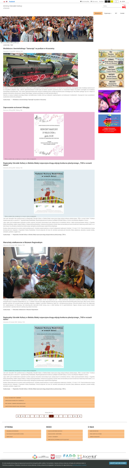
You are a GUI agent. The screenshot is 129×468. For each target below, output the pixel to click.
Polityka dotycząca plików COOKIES (15, 433)
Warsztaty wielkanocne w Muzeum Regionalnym (22, 242)
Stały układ (115, 1)
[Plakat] (49, 137)
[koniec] (80, 416)
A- (120, 1)
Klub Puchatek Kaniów (16, 439)
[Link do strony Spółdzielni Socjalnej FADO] (69, 456)
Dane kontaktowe (94, 431)
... (32, 416)
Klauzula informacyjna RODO (55, 431)
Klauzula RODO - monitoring (55, 433)
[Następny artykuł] (75, 416)
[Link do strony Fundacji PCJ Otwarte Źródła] (87, 456)
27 (46, 416)
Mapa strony (10, 436)
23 (27, 416)
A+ (124, 1)
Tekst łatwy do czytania (96, 433)
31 (65, 416)
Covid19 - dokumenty (53, 436)
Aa (106, 1)
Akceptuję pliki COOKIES (118, 463)
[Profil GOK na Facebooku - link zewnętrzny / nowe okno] (12, 1)
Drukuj (94, 50)
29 (56, 416)
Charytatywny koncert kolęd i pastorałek (15, 406)
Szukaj (120, 6)
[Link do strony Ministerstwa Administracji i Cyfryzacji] (56, 456)
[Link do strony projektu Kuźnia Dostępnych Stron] (40, 456)
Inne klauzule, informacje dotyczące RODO (58, 439)
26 (41, 416)
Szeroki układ (117, 1)
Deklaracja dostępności (12, 431)
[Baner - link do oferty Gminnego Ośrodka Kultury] (109, 101)
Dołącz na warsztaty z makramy (13, 397)
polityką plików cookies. (80, 465)
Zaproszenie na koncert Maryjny (16, 107)
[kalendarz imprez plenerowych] (111, 68)
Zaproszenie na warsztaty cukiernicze (14, 400)
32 (70, 416)
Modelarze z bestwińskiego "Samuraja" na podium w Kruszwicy (28, 48)
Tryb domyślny (85, 1)
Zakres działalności (95, 436)
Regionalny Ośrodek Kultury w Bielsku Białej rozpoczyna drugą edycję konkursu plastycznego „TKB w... (34, 234)
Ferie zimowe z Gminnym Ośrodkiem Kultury (15, 403)
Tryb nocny (95, 1)
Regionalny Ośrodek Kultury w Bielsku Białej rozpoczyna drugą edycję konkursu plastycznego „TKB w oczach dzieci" (47, 164)
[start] (18, 416)
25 (36, 416)
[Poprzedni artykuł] (23, 416)
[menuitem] (98, 13)
